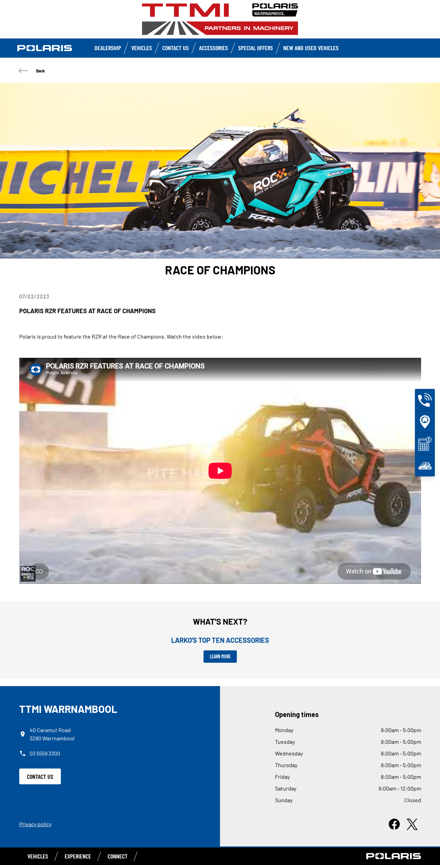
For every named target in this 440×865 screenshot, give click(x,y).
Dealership (108, 48)
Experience (78, 856)
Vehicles (141, 48)
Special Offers (255, 48)
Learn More (220, 656)
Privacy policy (35, 824)
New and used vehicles (311, 48)
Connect (118, 856)
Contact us (175, 48)
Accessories (213, 48)
